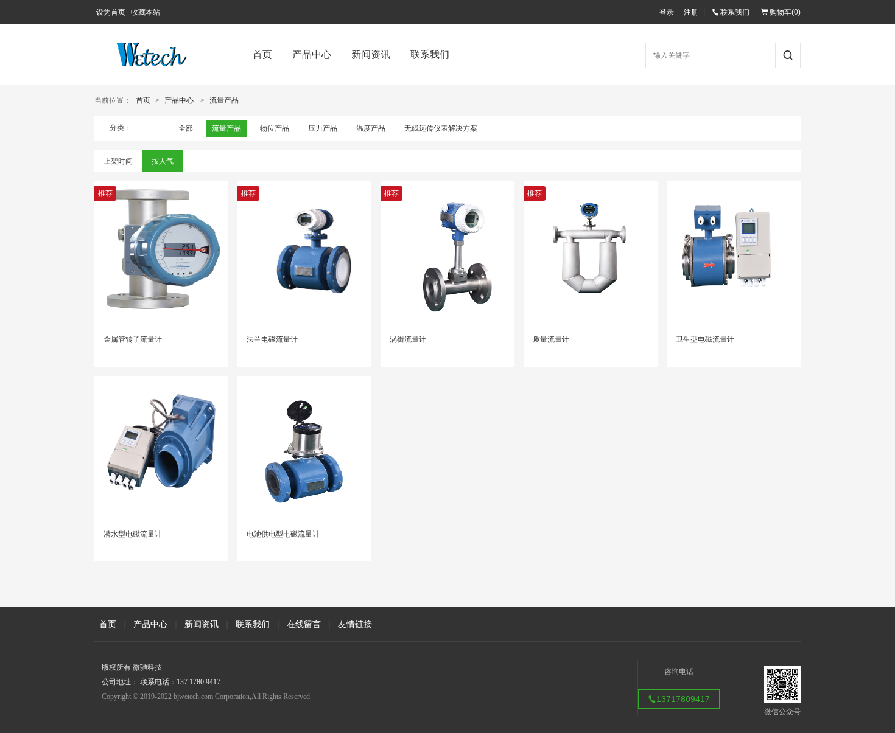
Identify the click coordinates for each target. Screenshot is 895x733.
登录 (666, 12)
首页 (262, 54)
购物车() (785, 12)
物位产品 (274, 128)
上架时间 (118, 161)
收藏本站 (145, 12)
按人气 (163, 161)
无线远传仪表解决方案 (440, 128)
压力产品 (322, 128)
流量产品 (224, 100)
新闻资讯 (370, 54)
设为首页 (110, 12)
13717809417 (683, 699)
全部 (185, 128)
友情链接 (355, 624)
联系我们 (734, 12)
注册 (691, 12)
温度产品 (370, 128)
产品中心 (311, 54)
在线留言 (304, 624)
